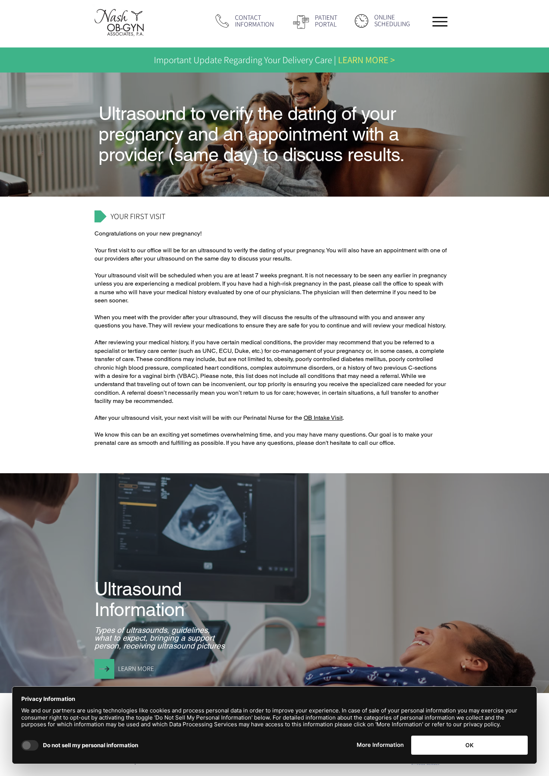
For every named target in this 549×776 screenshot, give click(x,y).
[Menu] (440, 21)
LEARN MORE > (366, 59)
